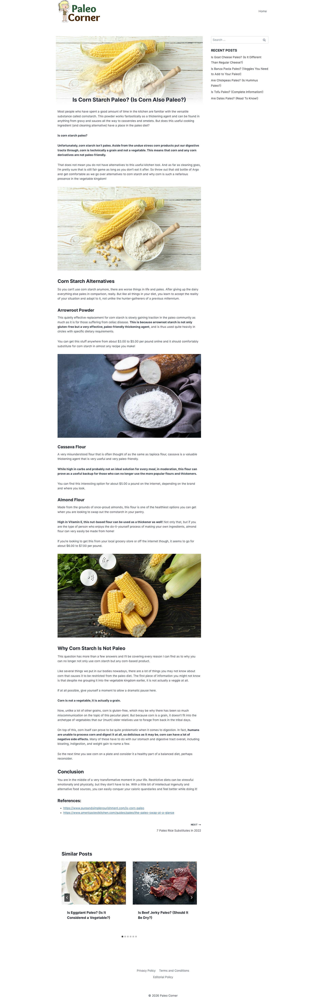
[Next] (191, 898)
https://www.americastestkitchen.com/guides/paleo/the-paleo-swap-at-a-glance (118, 812)
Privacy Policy (146, 970)
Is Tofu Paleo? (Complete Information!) (237, 92)
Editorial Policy (163, 977)
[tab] (122, 936)
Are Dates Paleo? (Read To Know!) (234, 98)
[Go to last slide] (67, 898)
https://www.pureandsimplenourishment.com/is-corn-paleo (103, 808)
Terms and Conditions (174, 970)
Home (263, 11)
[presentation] (94, 883)
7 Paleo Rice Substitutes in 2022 (179, 827)
